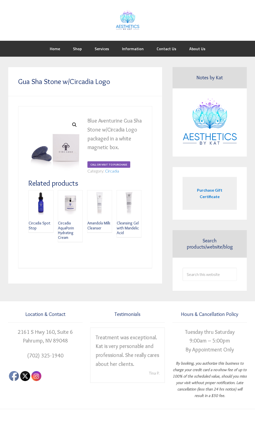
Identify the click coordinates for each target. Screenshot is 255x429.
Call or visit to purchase (108, 164)
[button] (74, 124)
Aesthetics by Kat (127, 20)
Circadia (112, 171)
